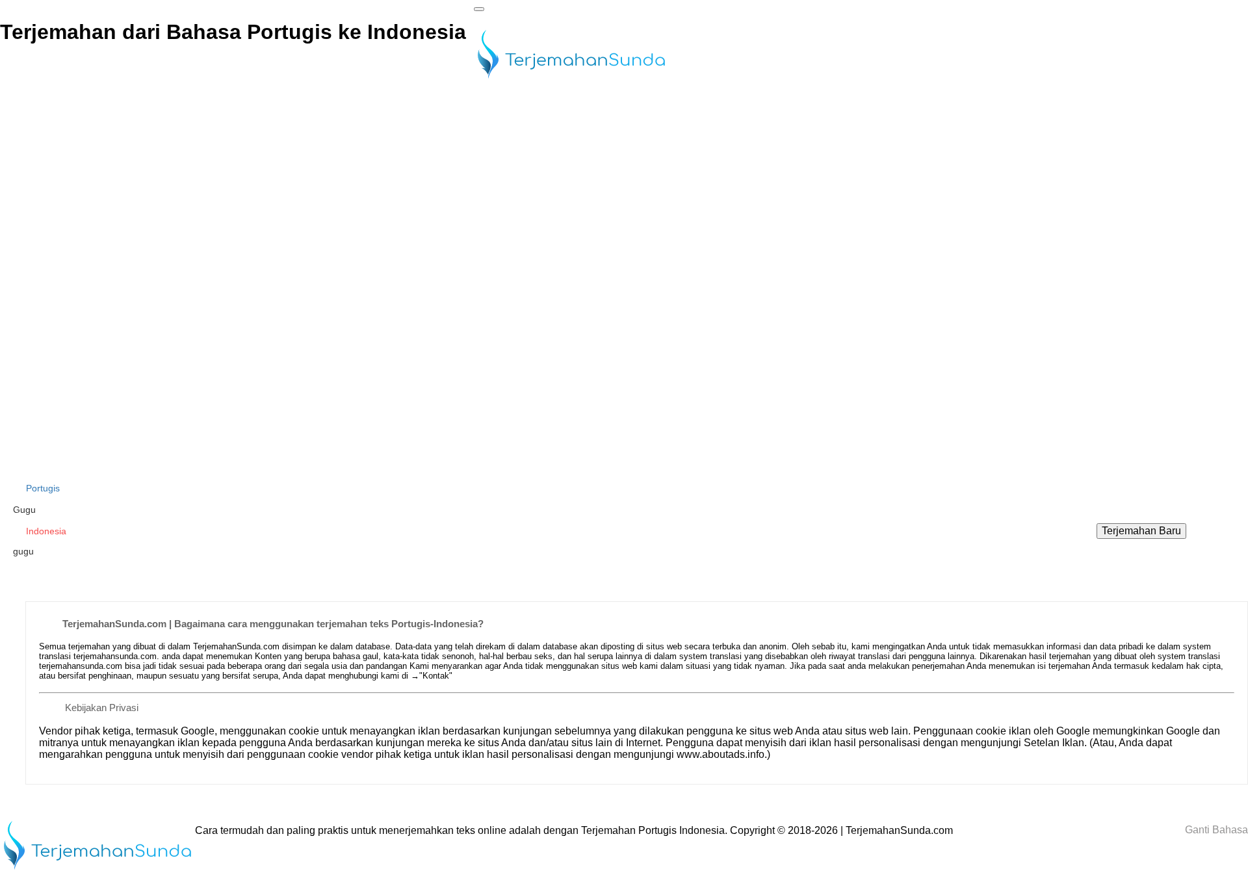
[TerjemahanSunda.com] (571, 79)
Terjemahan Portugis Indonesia (653, 830)
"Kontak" (435, 676)
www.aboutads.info (720, 754)
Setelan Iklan (1054, 742)
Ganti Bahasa (1215, 829)
